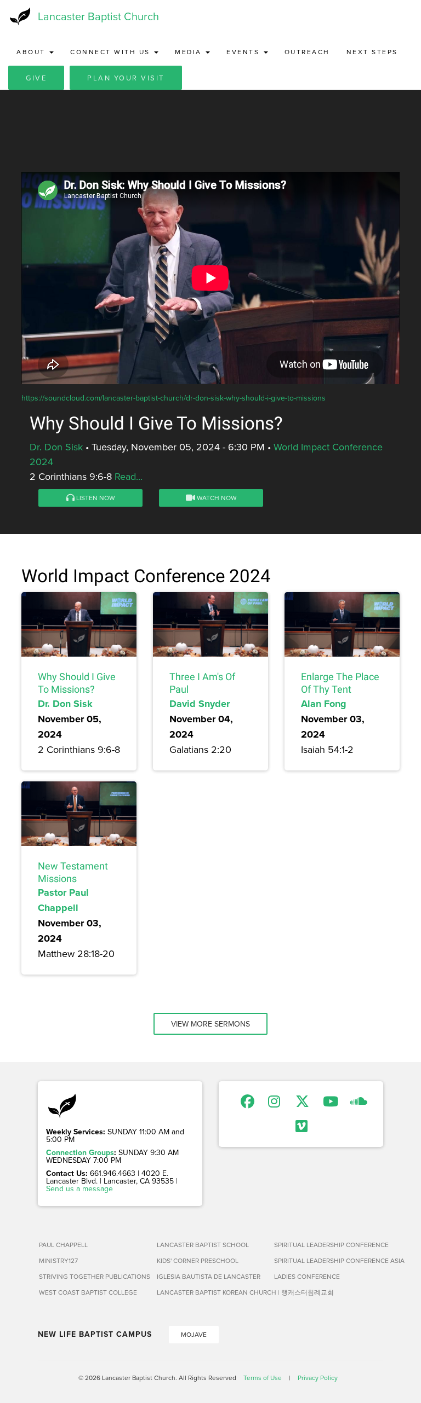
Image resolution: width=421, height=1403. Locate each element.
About (32, 51)
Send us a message (79, 1188)
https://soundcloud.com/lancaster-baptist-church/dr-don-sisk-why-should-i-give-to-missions (173, 397)
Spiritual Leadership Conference (328, 1244)
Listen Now (95, 497)
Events (244, 51)
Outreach (307, 51)
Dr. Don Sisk (56, 447)
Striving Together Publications (93, 1276)
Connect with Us (111, 51)
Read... (129, 476)
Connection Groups (80, 1152)
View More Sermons (210, 1023)
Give (36, 78)
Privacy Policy (318, 1377)
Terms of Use (262, 1377)
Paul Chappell (63, 1244)
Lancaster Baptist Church (98, 16)
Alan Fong (323, 704)
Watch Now (216, 497)
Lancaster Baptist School (203, 1244)
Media (189, 51)
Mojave (194, 1334)
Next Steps (372, 51)
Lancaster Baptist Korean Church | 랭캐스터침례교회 (211, 1292)
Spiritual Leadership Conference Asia (328, 1260)
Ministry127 (58, 1260)
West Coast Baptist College (88, 1292)
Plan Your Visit (125, 78)
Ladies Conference (307, 1276)
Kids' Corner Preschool (197, 1260)
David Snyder (199, 704)
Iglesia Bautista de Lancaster (208, 1276)
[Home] (19, 16)
